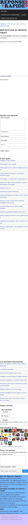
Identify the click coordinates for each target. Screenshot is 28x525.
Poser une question (9, 18)
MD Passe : (5, 416)
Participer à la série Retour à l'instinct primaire (13, 376)
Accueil (4, 11)
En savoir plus (23, 513)
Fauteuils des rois (5, 188)
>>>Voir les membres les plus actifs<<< (12, 446)
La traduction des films (6, 369)
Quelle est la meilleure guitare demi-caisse (12, 212)
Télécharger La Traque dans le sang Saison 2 (13, 179)
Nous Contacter (13, 516)
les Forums (5, 517)
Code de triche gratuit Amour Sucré (10, 373)
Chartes (4, 516)
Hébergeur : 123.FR (15, 517)
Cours (23, 15)
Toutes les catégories (10, 15)
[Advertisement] (14, 59)
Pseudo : (5, 412)
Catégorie (3, 24)
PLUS (20, 519)
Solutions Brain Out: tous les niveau (10, 389)
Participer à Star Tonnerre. (8, 160)
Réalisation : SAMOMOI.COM (9, 519)
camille (8, 76)
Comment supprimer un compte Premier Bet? (13, 380)
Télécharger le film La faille (8, 164)
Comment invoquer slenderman (9, 191)
